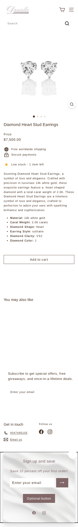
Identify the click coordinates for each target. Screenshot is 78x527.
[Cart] (62, 9)
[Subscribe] (62, 482)
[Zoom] (72, 104)
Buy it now (38, 271)
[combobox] (39, 23)
